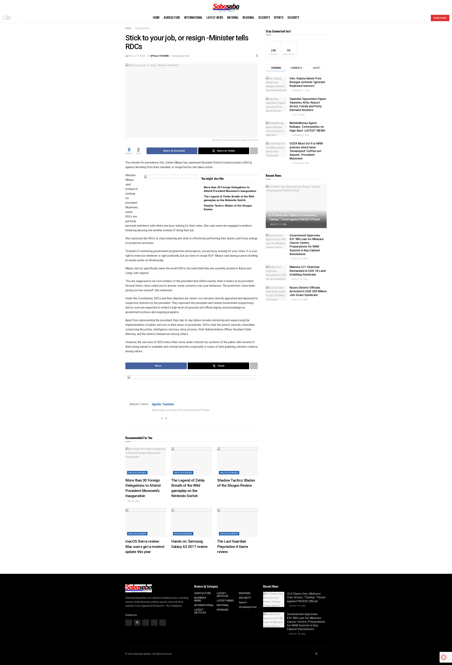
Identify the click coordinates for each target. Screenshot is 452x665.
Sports (279, 17)
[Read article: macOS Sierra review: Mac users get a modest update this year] (145, 522)
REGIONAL (248, 17)
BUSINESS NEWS (200, 599)
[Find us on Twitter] (22, 18)
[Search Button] (424, 18)
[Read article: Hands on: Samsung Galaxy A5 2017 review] (191, 522)
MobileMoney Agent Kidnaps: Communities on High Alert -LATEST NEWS (307, 126)
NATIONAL (233, 17)
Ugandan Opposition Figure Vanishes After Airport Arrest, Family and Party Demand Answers (308, 104)
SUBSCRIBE (440, 18)
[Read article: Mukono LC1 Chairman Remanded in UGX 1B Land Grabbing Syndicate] (276, 272)
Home (156, 17)
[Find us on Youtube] (29, 18)
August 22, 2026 (299, 299)
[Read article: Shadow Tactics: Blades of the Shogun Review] (237, 461)
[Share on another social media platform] (254, 150)
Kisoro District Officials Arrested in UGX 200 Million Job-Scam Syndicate (308, 291)
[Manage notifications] (444, 657)
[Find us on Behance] (154, 622)
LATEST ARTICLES (200, 611)
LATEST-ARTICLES (222, 594)
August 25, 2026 (299, 259)
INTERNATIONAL (193, 17)
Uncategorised (142, 28)
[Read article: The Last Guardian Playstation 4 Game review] (237, 522)
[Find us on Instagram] (145, 622)
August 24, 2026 (299, 279)
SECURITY (264, 17)
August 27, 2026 (278, 224)
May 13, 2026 (133, 501)
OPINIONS (222, 609)
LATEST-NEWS (215, 17)
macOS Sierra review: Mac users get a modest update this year (144, 546)
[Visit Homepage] (226, 6)
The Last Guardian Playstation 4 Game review (232, 546)
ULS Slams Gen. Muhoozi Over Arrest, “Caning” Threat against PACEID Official (306, 597)
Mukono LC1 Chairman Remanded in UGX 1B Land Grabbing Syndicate (308, 270)
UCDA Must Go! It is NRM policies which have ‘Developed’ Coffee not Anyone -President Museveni (306, 151)
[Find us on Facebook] (17, 18)
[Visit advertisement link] (170, 197)
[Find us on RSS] (34, 18)
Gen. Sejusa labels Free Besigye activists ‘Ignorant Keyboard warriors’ (307, 81)
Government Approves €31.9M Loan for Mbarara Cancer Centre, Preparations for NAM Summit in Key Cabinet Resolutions (306, 244)
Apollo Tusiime (159, 56)
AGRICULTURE (172, 17)
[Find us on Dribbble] (162, 622)
